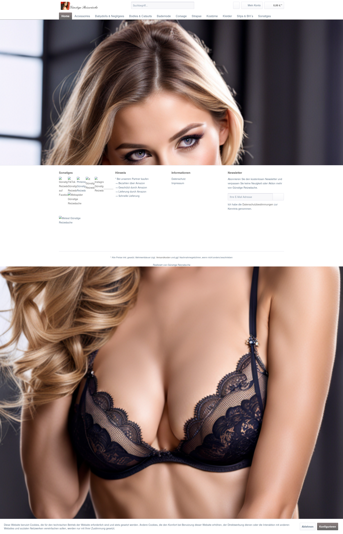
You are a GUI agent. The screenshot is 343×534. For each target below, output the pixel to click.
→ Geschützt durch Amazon (131, 187)
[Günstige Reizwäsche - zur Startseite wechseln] (88, 6)
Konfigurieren (327, 526)
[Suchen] (191, 5)
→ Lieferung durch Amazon (130, 191)
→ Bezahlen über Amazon (130, 183)
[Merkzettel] (236, 5)
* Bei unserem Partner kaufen (132, 179)
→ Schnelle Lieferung (127, 196)
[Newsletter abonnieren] (278, 196)
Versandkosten (163, 257)
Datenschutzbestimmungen (257, 204)
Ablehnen (308, 526)
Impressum (178, 183)
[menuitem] (162, 5)
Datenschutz (179, 179)
